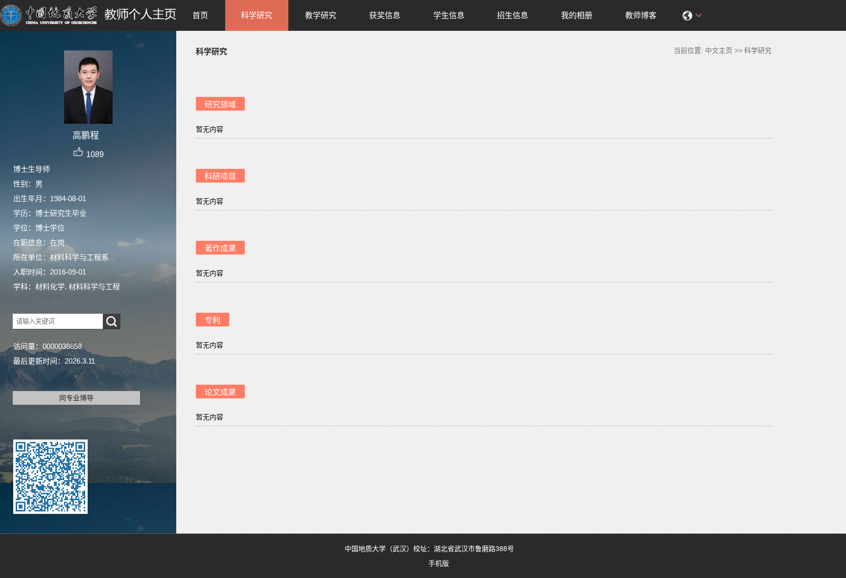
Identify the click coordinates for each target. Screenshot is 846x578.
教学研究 (320, 15)
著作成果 (220, 248)
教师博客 (641, 15)
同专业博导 (76, 398)
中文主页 (718, 50)
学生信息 (449, 15)
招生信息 (512, 15)
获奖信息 (384, 15)
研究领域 (220, 104)
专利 (212, 320)
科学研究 (256, 15)
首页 (200, 15)
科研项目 (220, 176)
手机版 (438, 563)
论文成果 (220, 392)
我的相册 (576, 15)
